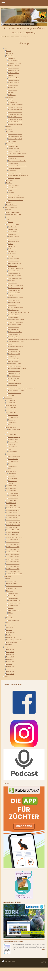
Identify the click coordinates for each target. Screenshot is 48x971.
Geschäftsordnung (12, 187)
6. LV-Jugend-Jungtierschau (15, 114)
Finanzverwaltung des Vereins (15, 200)
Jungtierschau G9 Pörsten (14, 363)
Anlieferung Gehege (13, 593)
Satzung (10, 190)
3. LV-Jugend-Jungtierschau (15, 119)
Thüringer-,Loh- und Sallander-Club (17, 161)
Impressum (9, 202)
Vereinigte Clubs (10, 143)
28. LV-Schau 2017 (11, 434)
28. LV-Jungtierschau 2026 (12, 539)
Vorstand (8, 51)
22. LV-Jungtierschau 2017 (12, 554)
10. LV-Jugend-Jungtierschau (15, 104)
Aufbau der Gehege (13, 598)
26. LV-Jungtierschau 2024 (12, 544)
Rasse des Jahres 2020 (13, 258)
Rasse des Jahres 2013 (13, 359)
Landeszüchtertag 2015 (14, 334)
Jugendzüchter (9, 97)
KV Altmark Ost (12, 229)
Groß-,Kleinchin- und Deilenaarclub (17, 153)
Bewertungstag (12, 420)
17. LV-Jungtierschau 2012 (12, 566)
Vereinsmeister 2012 (13, 493)
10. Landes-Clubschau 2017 (13, 527)
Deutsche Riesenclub (13, 148)
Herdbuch (8, 126)
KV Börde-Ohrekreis (13, 65)
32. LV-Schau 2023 (11, 407)
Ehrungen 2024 (10, 652)
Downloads (9, 183)
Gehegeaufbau (11, 476)
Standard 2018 (11, 280)
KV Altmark (11, 58)
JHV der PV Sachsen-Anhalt (15, 285)
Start (5, 48)
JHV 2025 (8, 217)
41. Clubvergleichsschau (14, 178)
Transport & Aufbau (13, 415)
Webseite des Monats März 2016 (16, 319)
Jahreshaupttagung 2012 (14, 371)
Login (44, 961)
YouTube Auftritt (12, 283)
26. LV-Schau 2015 (11, 471)
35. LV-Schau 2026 (11, 400)
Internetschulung (12, 380)
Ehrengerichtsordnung (13, 185)
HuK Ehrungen (12, 141)
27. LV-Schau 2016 (11, 454)
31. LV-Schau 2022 (11, 410)
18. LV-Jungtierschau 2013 (12, 564)
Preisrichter (9, 129)
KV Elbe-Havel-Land (13, 70)
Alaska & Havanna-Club (14, 168)
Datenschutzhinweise (11, 205)
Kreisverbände (10, 56)
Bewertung (11, 608)
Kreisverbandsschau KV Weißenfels (17, 390)
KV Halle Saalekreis (13, 73)
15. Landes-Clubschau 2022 (13, 515)
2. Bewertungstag (12, 481)
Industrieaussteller (10, 637)
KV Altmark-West (12, 227)
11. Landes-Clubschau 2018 (13, 525)
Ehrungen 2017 (10, 669)
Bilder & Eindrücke (13, 498)
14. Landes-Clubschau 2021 (13, 517)
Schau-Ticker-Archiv (13, 620)
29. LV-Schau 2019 (11, 427)
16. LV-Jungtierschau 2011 (12, 569)
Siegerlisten (9, 630)
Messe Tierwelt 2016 (13, 315)
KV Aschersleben (12, 234)
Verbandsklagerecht (13, 349)
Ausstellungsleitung (11, 581)
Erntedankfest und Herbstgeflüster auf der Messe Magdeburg (23, 339)
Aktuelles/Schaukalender (10, 207)
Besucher (8, 635)
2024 (7, 219)
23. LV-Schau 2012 (11, 490)
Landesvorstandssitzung (14, 290)
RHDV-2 (10, 295)
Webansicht (43, 962)
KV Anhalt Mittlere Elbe (14, 63)
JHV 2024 (10, 222)
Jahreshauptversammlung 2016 (15, 322)
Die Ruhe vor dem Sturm (14, 603)
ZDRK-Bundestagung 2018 (14, 275)
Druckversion (7, 961)
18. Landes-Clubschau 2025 (13, 508)
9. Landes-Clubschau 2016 (12, 530)
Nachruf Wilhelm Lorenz (12, 212)
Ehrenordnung (11, 192)
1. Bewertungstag (12, 478)
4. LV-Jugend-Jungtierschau (15, 117)
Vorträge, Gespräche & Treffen (14, 639)
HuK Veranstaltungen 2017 (15, 136)
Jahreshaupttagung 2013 (14, 354)
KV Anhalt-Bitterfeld (13, 60)
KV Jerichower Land (13, 78)
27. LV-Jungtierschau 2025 (12, 542)
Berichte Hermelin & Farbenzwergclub (18, 175)
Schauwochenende (12, 422)
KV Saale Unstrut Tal (13, 82)
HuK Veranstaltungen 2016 (15, 139)
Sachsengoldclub (12, 170)
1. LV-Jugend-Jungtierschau (15, 124)
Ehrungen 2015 (10, 674)
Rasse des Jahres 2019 (13, 261)
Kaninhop (10, 100)
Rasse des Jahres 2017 (13, 300)
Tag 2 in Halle (11, 595)
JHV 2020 (10, 256)
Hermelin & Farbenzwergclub (15, 173)
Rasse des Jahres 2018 (13, 271)
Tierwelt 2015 (11, 344)
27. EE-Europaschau (13, 361)
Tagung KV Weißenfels (14, 376)
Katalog (8, 578)
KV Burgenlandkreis (13, 68)
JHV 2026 (8, 209)
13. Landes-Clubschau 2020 (13, 520)
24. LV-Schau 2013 (11, 488)
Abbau (9, 424)
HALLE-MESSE (10, 625)
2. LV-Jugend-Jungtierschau (15, 122)
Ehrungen (6, 647)
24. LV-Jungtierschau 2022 (12, 549)
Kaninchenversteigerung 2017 (15, 302)
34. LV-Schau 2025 (11, 402)
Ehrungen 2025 (10, 649)
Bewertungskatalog (13, 495)
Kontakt (6, 676)
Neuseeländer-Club (13, 146)
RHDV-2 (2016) (12, 305)
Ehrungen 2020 (10, 661)
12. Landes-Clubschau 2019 (13, 522)
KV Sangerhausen (12, 90)
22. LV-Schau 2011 (11, 500)
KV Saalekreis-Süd (13, 85)
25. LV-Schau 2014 (11, 486)
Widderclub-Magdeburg (14, 151)
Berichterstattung (12, 451)
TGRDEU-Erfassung (13, 195)
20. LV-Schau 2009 (11, 505)
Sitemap (13, 961)
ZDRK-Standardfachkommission (16, 307)
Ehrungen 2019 (10, 664)
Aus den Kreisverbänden (12, 224)
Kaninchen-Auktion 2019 (14, 263)
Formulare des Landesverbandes (16, 197)
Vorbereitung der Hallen (14, 600)
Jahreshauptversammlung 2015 (15, 346)
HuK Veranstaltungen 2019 (15, 134)
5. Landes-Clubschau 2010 (12, 532)
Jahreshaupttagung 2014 (14, 351)
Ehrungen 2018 (10, 666)
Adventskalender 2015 (13, 329)
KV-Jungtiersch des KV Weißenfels (17, 368)
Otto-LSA (8, 622)
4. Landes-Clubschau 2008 (12, 534)
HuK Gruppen (9, 131)
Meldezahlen (11, 432)
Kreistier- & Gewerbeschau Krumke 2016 (18, 312)
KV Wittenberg (12, 95)
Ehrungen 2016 (10, 671)
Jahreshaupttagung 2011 (14, 385)
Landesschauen (8, 398)
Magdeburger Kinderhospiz (15, 278)
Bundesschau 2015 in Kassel (15, 332)
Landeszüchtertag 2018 (14, 273)
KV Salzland (11, 87)
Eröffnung (10, 483)
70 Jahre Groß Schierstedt (14, 366)
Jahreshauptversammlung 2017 (15, 297)
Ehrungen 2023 (10, 654)
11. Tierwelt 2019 (12, 266)
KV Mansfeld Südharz (13, 80)
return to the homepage (22, 36)
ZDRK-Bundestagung (13, 310)
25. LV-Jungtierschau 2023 (12, 547)
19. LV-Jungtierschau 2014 (12, 561)
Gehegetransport (12, 473)
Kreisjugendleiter (12, 102)
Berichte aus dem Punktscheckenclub (17, 165)
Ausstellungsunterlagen (14, 429)
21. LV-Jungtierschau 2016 (12, 556)
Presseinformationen (11, 642)
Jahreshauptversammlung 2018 (15, 288)
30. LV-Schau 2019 (11, 412)
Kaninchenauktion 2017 (14, 293)
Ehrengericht (9, 53)
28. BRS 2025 (7, 576)
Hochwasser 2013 (12, 356)
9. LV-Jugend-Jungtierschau (15, 107)
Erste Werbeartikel (13, 317)
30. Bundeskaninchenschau (14, 383)
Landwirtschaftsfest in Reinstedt (16, 341)
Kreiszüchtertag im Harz (14, 324)
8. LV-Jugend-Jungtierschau (15, 109)
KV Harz (10, 75)
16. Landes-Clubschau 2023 (13, 512)
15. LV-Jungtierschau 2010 (12, 571)
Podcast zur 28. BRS (11, 583)
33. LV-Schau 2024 (11, 405)
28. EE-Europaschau (13, 337)
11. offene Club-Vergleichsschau (14, 537)
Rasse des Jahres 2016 (13, 327)
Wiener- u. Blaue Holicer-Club (16, 156)
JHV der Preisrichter (13, 378)
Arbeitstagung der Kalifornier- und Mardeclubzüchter (21, 388)
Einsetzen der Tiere (13, 417)
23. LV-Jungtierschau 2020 (12, 552)
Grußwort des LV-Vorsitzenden (14, 586)
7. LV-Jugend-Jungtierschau (15, 112)
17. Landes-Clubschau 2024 (13, 510)
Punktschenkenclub (13, 163)
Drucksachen (9, 180)
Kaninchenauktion (10, 632)
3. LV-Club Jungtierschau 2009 (14, 574)
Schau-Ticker (9, 617)
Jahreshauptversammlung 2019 (15, 268)
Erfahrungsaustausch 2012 (14, 373)
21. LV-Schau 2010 (11, 503)
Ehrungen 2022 (10, 657)
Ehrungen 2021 (10, 659)
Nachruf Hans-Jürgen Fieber (13, 214)
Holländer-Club (12, 158)
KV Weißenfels (12, 92)
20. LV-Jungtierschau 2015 (12, 559)
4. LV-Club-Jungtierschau (14, 393)
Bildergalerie (9, 591)
